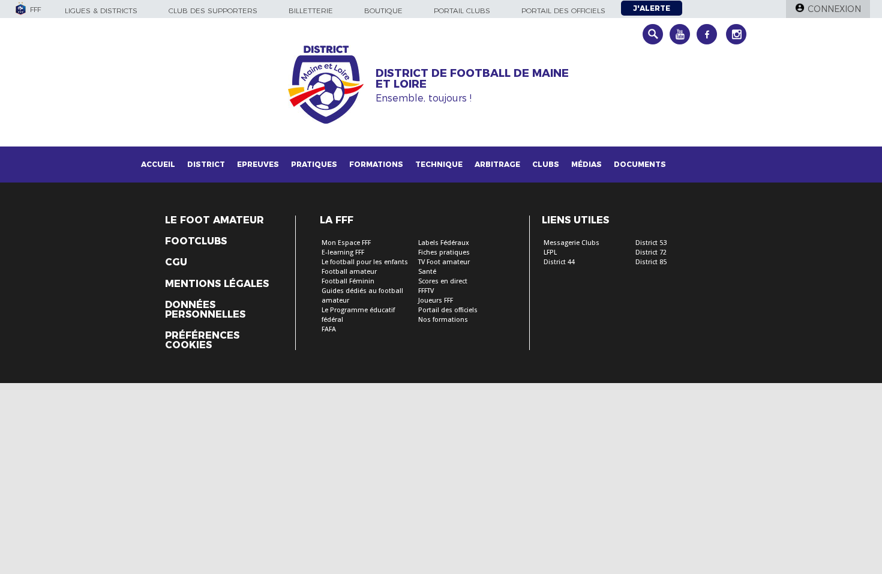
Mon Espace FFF (346, 243)
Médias (586, 164)
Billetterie (311, 10)
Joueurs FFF (435, 300)
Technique (439, 164)
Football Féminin (348, 281)
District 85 (651, 262)
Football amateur (349, 272)
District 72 (651, 252)
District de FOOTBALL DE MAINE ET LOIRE (472, 79)
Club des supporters (213, 10)
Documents (640, 164)
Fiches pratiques (444, 252)
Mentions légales (217, 284)
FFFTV (426, 291)
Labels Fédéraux (443, 243)
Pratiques (314, 164)
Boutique (383, 10)
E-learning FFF (343, 252)
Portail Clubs (462, 10)
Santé (427, 272)
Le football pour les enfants (365, 262)
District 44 (559, 262)
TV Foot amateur (444, 262)
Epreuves (258, 164)
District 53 (651, 243)
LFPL (550, 252)
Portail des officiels (563, 10)
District (206, 164)
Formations (376, 164)
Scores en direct (442, 281)
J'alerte (651, 8)
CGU (176, 262)
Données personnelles (205, 309)
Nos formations (443, 320)
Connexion (834, 9)
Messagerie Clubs (571, 243)
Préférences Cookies (202, 340)
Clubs (545, 164)
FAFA (329, 329)
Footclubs (196, 241)
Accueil (158, 164)
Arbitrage (497, 164)
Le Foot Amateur (214, 220)
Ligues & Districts (101, 10)
